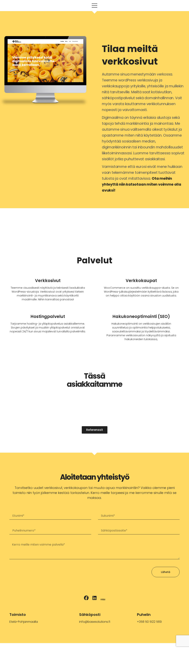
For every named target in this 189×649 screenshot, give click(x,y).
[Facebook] (86, 598)
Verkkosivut (48, 281)
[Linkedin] (94, 598)
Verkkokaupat (141, 281)
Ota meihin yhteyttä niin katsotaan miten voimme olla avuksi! (141, 184)
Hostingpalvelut (47, 316)
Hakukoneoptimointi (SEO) (141, 316)
